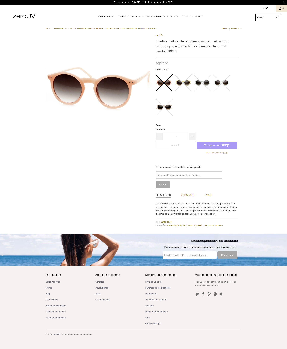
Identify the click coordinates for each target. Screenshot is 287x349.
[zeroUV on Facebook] (203, 294)
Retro (147, 317)
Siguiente (235, 28)
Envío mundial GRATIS (127, 2)
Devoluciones (101, 288)
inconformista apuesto (155, 299)
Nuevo (175, 16)
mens (190, 225)
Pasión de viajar (153, 323)
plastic (200, 225)
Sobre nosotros (53, 282)
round (211, 225)
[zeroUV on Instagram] (215, 294)
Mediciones (187, 195)
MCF (185, 225)
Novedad (149, 305)
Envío (207, 195)
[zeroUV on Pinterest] (209, 294)
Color (158, 125)
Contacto (99, 282)
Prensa (49, 288)
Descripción (163, 195)
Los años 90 (151, 293)
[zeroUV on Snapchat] (221, 294)
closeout (169, 225)
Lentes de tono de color (156, 311)
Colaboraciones (102, 299)
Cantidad (160, 129)
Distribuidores (52, 299)
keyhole (178, 225)
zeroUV (159, 35)
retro (206, 225)
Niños (199, 16)
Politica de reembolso (56, 317)
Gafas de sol (166, 222)
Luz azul (187, 16)
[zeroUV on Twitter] (197, 294)
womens (219, 225)
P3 (195, 225)
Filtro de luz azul (153, 282)
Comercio (104, 16)
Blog (48, 293)
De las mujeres (127, 16)
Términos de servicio (56, 311)
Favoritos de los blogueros (158, 288)
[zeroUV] (24, 16)
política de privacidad (56, 305)
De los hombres (154, 16)
